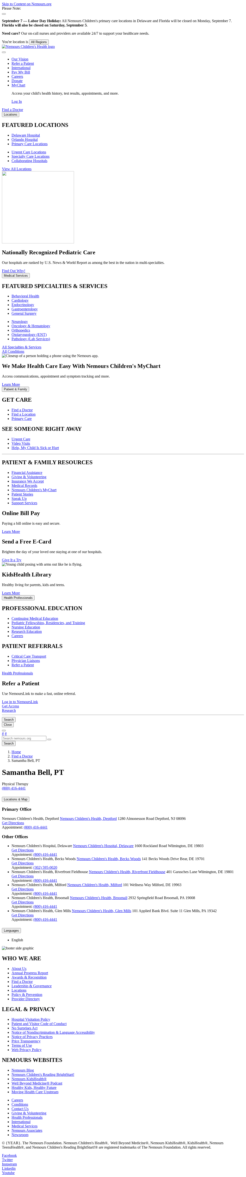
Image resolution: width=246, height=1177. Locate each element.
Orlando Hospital (25, 139)
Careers (17, 76)
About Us (19, 969)
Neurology (20, 322)
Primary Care (22, 419)
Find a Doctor (22, 410)
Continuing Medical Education (35, 618)
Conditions (20, 1104)
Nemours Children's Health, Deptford (88, 819)
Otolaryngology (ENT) (29, 335)
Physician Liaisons (26, 661)
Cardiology (20, 300)
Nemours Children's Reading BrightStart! (43, 1074)
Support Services (24, 503)
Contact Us (20, 1109)
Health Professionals (27, 1117)
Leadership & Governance (32, 986)
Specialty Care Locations (30, 156)
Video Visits (21, 443)
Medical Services (24, 1126)
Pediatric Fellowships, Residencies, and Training (48, 623)
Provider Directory (26, 999)
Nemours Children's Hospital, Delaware (103, 846)
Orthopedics (21, 330)
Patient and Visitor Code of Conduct (39, 1024)
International (21, 68)
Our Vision (20, 59)
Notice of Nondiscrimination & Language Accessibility (53, 1032)
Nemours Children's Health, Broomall (98, 898)
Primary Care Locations (30, 144)
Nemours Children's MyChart (34, 490)
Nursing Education (26, 627)
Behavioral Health (25, 296)
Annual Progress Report (30, 973)
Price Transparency (26, 1041)
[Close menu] (4, 52)
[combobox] (24, 738)
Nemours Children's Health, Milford (94, 885)
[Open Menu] (4, 730)
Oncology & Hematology (31, 326)
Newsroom (20, 1135)
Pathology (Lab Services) (31, 339)
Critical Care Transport (29, 656)
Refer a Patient (23, 63)
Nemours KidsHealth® (29, 1079)
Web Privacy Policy (27, 1050)
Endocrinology (23, 305)
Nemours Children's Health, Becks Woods (109, 859)
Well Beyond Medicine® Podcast (37, 1083)
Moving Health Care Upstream (35, 1092)
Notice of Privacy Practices (32, 1037)
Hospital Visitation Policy (31, 1019)
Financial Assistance (27, 473)
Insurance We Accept (28, 481)
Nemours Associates (27, 1130)
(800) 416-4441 (36, 827)
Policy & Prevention (27, 995)
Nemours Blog (23, 1070)
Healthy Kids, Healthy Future (34, 1087)
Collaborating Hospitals (29, 161)
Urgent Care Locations (29, 152)
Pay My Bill (21, 72)
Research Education (27, 631)
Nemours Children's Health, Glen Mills (101, 911)
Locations (19, 990)
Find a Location (24, 414)
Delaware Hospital (26, 135)
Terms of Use (22, 1045)
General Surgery (24, 313)
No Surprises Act (24, 1028)
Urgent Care (21, 439)
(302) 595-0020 (45, 867)
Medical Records (24, 486)
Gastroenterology (25, 309)
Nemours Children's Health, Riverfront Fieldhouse (127, 872)
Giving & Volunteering (29, 477)
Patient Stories (22, 494)
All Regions (39, 42)
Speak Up (19, 499)
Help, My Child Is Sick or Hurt (35, 448)
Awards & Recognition (29, 977)
